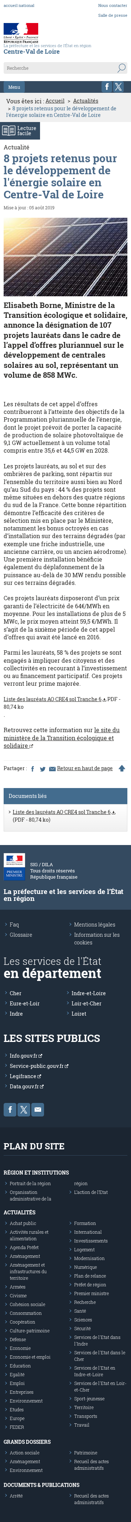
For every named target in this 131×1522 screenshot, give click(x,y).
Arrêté (16, 1496)
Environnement (26, 1401)
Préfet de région (90, 1284)
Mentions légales (94, 924)
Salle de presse (112, 15)
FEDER (17, 1427)
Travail (82, 1425)
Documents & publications (41, 1484)
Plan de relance (90, 1276)
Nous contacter (112, 5)
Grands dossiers (27, 1441)
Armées (17, 1287)
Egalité (17, 1374)
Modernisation (89, 1258)
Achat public (23, 1223)
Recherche (85, 1302)
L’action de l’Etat (91, 1192)
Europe (17, 1418)
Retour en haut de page (85, 768)
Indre (16, 1013)
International (88, 1232)
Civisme (18, 1295)
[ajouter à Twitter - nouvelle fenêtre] (42, 768)
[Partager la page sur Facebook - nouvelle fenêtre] (32, 768)
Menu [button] (14, 87)
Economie (20, 1348)
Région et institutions (36, 1172)
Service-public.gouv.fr (37, 1065)
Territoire (84, 1407)
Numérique (85, 1267)
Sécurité (82, 1328)
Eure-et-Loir (25, 1003)
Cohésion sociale (27, 1304)
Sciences (83, 1320)
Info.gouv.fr (24, 1055)
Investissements (91, 1241)
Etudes (17, 1409)
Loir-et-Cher (87, 1003)
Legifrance (23, 1076)
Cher (15, 993)
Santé (80, 1311)
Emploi (17, 1383)
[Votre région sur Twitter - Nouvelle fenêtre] (118, 86)
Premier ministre (91, 1293)
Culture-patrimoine (29, 1330)
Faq (14, 924)
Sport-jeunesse (89, 1398)
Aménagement (25, 1256)
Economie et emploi (30, 1357)
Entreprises (21, 1392)
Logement (84, 1249)
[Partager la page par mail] (52, 768)
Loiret (79, 1013)
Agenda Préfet (24, 1247)
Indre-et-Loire (89, 993)
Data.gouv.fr (25, 1086)
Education (20, 1366)
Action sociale (24, 1453)
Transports (85, 1416)
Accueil (54, 101)
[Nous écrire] (37, 1109)
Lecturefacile (26, 131)
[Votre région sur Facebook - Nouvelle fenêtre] (107, 86)
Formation (85, 1223)
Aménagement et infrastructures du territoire (28, 1271)
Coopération (22, 1322)
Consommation (26, 1313)
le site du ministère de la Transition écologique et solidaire (62, 737)
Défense (18, 1339)
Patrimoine (85, 1453)
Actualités (85, 101)
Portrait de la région (30, 1183)
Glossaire (21, 934)
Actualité (16, 147)
